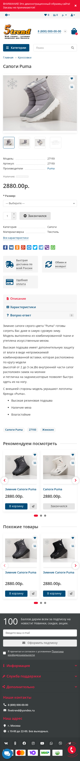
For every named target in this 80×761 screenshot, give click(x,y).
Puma (51, 168)
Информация (18, 666)
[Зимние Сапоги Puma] (21, 467)
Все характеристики (16, 238)
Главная (8, 57)
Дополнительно (20, 687)
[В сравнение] (72, 87)
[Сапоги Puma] (59, 467)
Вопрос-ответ (41, 315)
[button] (36, 516)
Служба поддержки (24, 676)
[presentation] (4, 480)
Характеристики (23, 307)
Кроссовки (24, 57)
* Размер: (9, 196)
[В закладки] (72, 79)
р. (63, 14)
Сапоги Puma (52, 489)
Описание (18, 298)
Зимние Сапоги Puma (20, 489)
